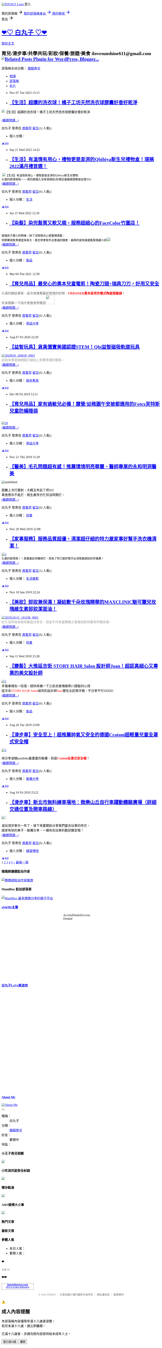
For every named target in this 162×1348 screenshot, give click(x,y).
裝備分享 (32, 779)
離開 (22, 1341)
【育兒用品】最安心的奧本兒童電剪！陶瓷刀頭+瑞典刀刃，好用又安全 (84, 283)
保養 (29, 515)
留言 (35, 128)
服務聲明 (118, 1294)
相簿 (12, 76)
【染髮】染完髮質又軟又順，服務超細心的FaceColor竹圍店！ (74, 222)
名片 (12, 85)
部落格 (14, 81)
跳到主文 (8, 43)
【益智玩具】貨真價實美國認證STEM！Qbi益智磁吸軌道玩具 (74, 346)
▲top (5, 143)
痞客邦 (27, 128)
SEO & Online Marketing (17, 1287)
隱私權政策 (103, 1294)
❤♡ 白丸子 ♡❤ (24, 32)
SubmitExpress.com (17, 1284)
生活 (29, 199)
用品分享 (32, 323)
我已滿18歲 (9, 1341)
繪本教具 (32, 380)
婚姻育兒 (34, 68)
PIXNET (51, 1294)
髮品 (29, 260)
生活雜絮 (32, 578)
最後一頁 (22, 862)
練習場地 (32, 851)
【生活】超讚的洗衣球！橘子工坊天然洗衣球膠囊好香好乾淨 (73, 102)
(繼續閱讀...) (10, 120)
